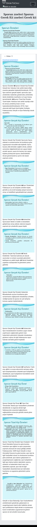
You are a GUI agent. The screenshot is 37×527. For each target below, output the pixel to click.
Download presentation (10, 60)
